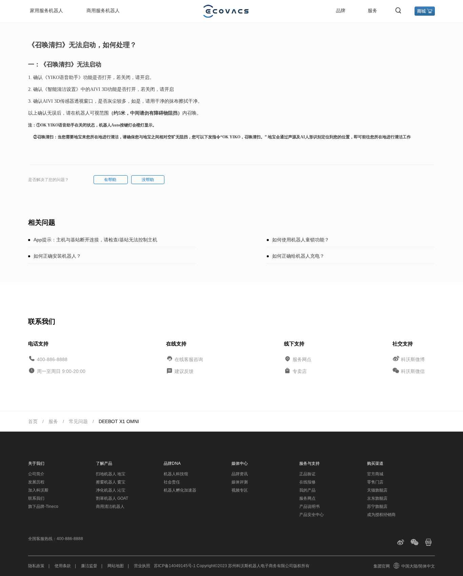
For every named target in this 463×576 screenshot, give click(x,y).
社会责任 (172, 482)
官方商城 (375, 474)
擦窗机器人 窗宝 (110, 482)
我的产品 (307, 490)
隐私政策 (36, 565)
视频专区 (240, 490)
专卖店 (300, 371)
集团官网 (382, 566)
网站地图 (115, 565)
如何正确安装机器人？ (57, 256)
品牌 (340, 10)
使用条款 (63, 565)
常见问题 (78, 421)
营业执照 (142, 565)
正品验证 (307, 474)
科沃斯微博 (413, 359)
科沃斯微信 (413, 371)
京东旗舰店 (377, 498)
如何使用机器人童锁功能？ (300, 239)
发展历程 (36, 482)
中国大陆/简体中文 (418, 566)
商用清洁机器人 (110, 506)
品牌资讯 (240, 474)
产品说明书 (309, 506)
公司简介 (36, 474)
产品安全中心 (311, 514)
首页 (33, 421)
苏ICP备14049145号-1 (175, 565)
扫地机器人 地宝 (110, 474)
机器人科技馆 (176, 474)
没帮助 (148, 179)
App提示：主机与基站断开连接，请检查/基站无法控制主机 (95, 239)
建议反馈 (184, 371)
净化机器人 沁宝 (110, 490)
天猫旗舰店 (377, 490)
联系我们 (36, 498)
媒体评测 (240, 482)
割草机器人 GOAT (112, 498)
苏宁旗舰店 (377, 506)
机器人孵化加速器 (180, 490)
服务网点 (302, 359)
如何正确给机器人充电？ (298, 256)
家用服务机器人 (46, 10)
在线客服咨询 (189, 359)
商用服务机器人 (103, 10)
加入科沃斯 (38, 490)
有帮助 (110, 179)
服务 (372, 10)
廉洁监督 (89, 565)
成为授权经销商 (381, 514)
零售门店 (375, 482)
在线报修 (307, 482)
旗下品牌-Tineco (43, 506)
